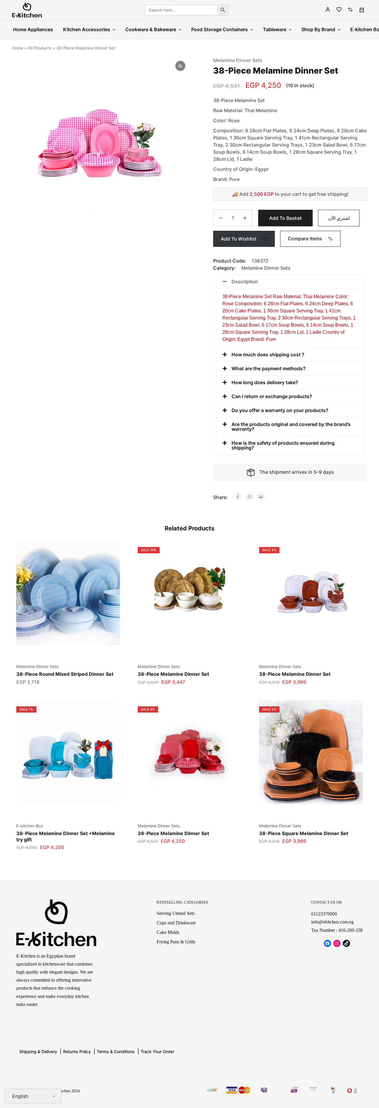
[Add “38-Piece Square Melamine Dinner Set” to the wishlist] (304, 807)
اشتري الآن (339, 218)
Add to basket (285, 218)
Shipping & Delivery (38, 1051)
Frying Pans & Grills (176, 941)
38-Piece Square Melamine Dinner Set (303, 833)
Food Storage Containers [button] (219, 29)
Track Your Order (157, 1051)
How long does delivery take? (265, 382)
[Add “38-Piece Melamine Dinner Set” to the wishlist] (182, 648)
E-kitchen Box (29, 825)
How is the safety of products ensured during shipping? (283, 445)
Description (245, 281)
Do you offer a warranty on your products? (280, 410)
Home (17, 47)
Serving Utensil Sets (176, 913)
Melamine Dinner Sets (237, 60)
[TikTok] (346, 943)
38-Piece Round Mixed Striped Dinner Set (64, 674)
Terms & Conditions (116, 1051)
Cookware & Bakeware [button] (150, 29)
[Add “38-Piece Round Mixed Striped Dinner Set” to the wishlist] (61, 648)
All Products (40, 47)
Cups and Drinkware (176, 922)
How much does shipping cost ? (268, 354)
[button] (310, 238)
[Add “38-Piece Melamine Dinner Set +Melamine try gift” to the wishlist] (61, 807)
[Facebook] (327, 943)
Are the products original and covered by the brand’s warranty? (291, 426)
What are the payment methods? (269, 368)
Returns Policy (77, 1051)
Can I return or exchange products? (272, 396)
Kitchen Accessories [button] (86, 29)
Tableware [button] (274, 29)
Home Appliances (33, 29)
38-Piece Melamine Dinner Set (173, 674)
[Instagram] (337, 943)
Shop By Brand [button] (318, 29)
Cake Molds (168, 932)
